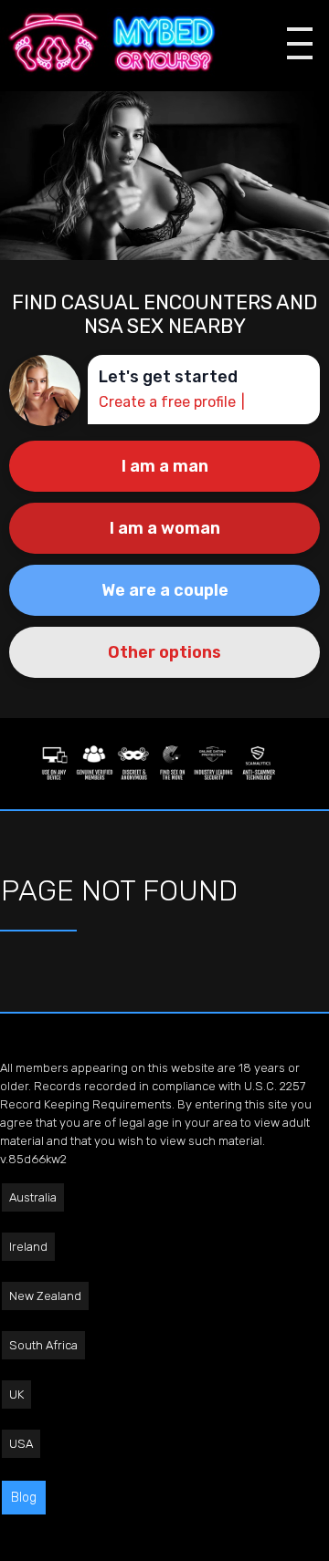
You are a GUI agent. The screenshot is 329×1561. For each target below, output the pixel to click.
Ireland (28, 1247)
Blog (24, 1497)
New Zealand (45, 1296)
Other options (164, 652)
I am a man (165, 466)
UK (16, 1394)
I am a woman (165, 528)
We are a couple (164, 590)
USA (21, 1444)
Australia (33, 1197)
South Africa (43, 1345)
